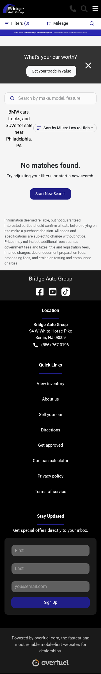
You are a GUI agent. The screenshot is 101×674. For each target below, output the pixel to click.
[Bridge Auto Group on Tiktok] (63, 291)
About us (50, 399)
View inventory (50, 383)
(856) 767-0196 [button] (55, 344)
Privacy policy (50, 476)
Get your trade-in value (51, 71)
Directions (50, 430)
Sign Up (50, 602)
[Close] (88, 65)
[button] (73, 8)
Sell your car (50, 414)
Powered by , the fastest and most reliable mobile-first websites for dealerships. (50, 644)
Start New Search (50, 193)
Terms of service (50, 491)
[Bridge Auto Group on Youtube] (50, 291)
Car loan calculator (50, 460)
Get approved (50, 445)
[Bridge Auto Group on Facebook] (37, 291)
